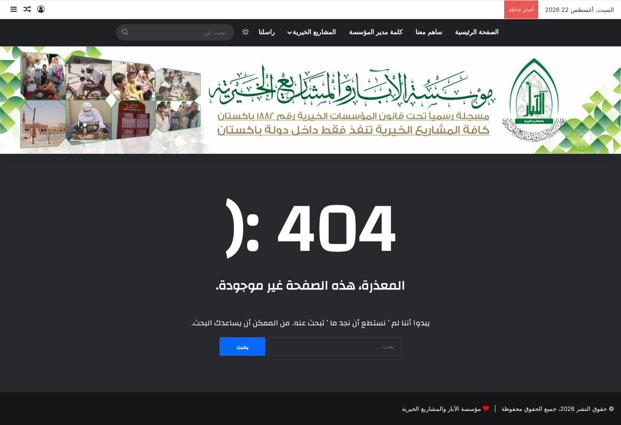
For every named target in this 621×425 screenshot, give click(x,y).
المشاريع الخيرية (314, 32)
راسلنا (267, 32)
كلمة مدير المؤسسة (376, 32)
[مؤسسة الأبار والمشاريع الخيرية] (310, 100)
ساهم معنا (429, 32)
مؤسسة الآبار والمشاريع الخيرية (441, 408)
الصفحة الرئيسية (477, 32)
